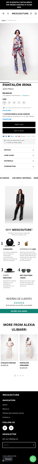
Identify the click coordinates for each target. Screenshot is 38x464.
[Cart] (35, 13)
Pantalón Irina (11, 20)
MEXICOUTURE (11, 456)
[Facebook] (5, 428)
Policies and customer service (13, 413)
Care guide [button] (9, 155)
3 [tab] (21, 376)
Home (3, 20)
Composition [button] (10, 166)
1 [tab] (15, 376)
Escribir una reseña (19, 311)
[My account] (31, 13)
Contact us (6, 417)
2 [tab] (18, 376)
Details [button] (7, 150)
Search (5, 405)
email (6, 445)
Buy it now (19, 131)
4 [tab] (23, 376)
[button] (26, 95)
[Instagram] (11, 428)
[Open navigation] (5, 13)
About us (6, 409)
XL (24, 102)
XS (4, 102)
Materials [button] (8, 161)
